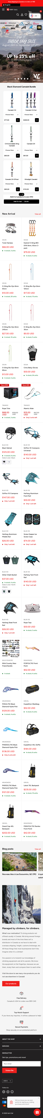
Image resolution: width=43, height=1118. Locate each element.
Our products (11, 984)
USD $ (5, 1081)
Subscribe (9, 1070)
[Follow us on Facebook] (3, 1091)
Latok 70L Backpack (31, 785)
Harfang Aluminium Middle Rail (9, 535)
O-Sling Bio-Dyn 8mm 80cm (10, 369)
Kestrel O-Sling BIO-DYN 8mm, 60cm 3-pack (31, 245)
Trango (5, 405)
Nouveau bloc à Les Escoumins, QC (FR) (19, 874)
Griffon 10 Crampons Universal (31, 449)
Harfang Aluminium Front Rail (31, 494)
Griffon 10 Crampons (10, 493)
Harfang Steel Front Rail (9, 624)
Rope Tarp (27, 623)
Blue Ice (5, 445)
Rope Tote (6, 408)
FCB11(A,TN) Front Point (31, 664)
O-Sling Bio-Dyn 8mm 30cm (32, 328)
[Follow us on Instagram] (7, 1091)
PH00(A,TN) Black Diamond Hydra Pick (10, 786)
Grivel (26, 701)
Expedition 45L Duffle (32, 745)
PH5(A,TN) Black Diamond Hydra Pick (10, 705)
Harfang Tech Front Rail (31, 576)
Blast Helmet (7, 448)
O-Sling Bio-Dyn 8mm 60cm (10, 287)
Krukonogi (28, 660)
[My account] (22, 14)
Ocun (4, 240)
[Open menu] (3, 9)
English (7, 5)
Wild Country (7, 660)
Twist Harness (7, 243)
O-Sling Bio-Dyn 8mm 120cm (32, 287)
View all (38, 214)
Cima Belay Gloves (31, 368)
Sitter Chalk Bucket (9, 575)
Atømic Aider (29, 408)
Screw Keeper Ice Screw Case (30, 535)
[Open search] (18, 14)
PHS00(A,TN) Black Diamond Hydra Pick (10, 746)
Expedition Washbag (31, 704)
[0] (34, 12)
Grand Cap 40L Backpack (8, 827)
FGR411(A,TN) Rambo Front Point (32, 827)
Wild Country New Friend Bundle (9, 664)
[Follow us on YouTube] (12, 1091)
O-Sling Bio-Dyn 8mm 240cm (10, 328)
